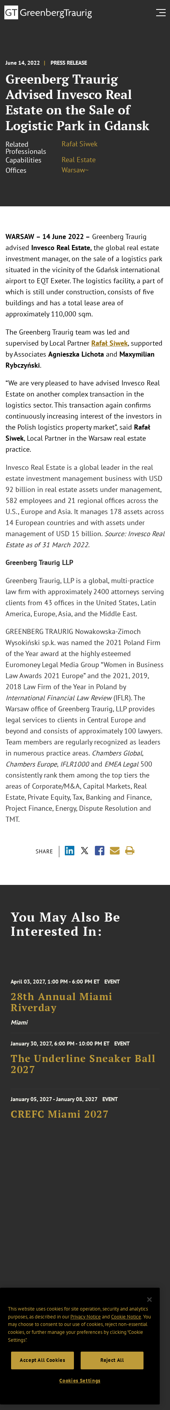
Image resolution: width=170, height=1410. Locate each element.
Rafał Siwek (80, 143)
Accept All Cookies (42, 1360)
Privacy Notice (85, 1316)
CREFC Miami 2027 (60, 1114)
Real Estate (79, 159)
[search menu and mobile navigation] (162, 12)
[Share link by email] (115, 851)
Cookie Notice (126, 1316)
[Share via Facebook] (99, 851)
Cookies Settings (79, 1380)
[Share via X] (84, 851)
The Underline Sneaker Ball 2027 (83, 1064)
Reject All (112, 1360)
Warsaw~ (75, 169)
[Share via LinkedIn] (69, 851)
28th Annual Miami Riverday (62, 1002)
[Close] (149, 1299)
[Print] (129, 851)
